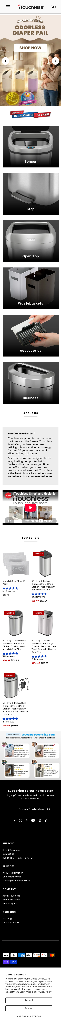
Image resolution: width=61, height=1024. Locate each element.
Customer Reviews (12, 876)
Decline (29, 1008)
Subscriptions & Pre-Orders (16, 880)
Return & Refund (11, 922)
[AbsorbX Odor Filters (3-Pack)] (16, 563)
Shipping (7, 918)
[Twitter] (20, 821)
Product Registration (13, 873)
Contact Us (8, 854)
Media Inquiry (10, 903)
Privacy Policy (45, 992)
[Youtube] (33, 821)
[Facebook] (15, 821)
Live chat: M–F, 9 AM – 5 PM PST (18, 858)
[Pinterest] (26, 821)
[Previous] (5, 61)
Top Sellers (31, 538)
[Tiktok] (46, 821)
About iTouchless (11, 895)
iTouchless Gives (11, 899)
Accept (29, 1000)
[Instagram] (40, 821)
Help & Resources (11, 850)
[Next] (55, 61)
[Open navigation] (8, 7)
